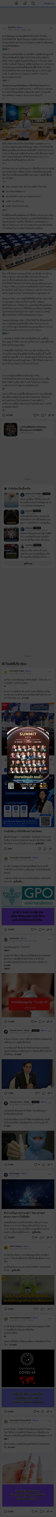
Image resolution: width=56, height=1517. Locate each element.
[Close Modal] (45, 730)
